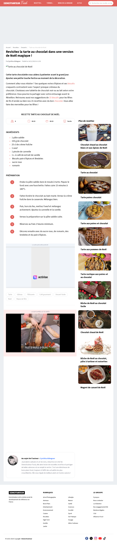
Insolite (45, 523)
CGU (94, 513)
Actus (79, 3)
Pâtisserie (31, 294)
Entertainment (47, 507)
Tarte (10, 294)
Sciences (71, 507)
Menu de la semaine (65, 3)
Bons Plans (46, 504)
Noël (10, 299)
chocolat (58, 101)
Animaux (46, 500)
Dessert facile (61, 294)
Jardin (45, 526)
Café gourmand (45, 294)
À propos (96, 497)
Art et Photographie (49, 497)
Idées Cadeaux (73, 523)
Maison (70, 500)
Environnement (48, 510)
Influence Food (98, 517)
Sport (70, 513)
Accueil (8, 47)
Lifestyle (71, 497)
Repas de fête (21, 299)
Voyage (70, 520)
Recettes (37, 3)
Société (70, 510)
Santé (70, 504)
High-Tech (46, 520)
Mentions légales (98, 510)
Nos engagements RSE (100, 507)
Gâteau (19, 294)
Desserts (24, 47)
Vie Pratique (72, 517)
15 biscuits (54, 97)
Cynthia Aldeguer (14, 61)
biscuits (71, 83)
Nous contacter (98, 500)
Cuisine (45, 513)
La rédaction (97, 504)
